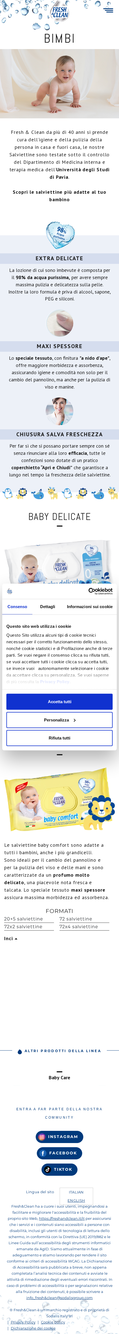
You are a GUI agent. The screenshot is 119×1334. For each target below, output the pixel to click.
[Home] (59, 11)
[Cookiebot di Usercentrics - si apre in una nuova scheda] (88, 591)
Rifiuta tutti (59, 738)
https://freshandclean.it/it (62, 1218)
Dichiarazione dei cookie (33, 1328)
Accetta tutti (59, 701)
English (76, 1200)
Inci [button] (9, 938)
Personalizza (56, 719)
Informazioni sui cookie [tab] (90, 606)
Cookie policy (53, 1322)
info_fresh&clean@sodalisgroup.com (59, 1297)
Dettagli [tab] (47, 606)
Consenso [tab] (17, 606)
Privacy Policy (54, 681)
